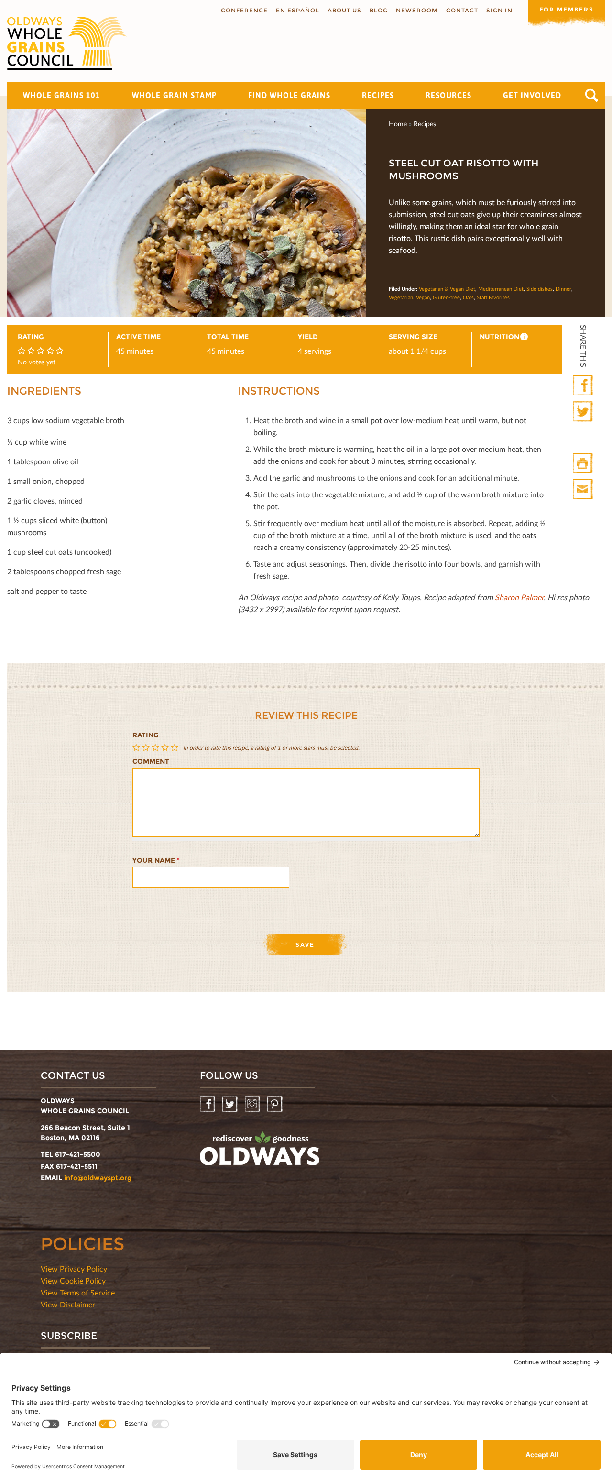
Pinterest (275, 1104)
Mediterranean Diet (501, 288)
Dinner (563, 288)
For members (566, 9)
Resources (448, 95)
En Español (297, 10)
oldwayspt (259, 1152)
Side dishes (539, 288)
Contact (462, 10)
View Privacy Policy (74, 1268)
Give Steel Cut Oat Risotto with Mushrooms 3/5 (156, 748)
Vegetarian (401, 297)
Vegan (423, 297)
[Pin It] (583, 438)
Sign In (499, 10)
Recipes (378, 95)
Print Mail (583, 489)
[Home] (67, 43)
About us (344, 10)
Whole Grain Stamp (174, 95)
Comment (150, 761)
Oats (468, 297)
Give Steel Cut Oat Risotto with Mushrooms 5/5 (175, 748)
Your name (156, 860)
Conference (244, 10)
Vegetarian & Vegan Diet (447, 288)
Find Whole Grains (289, 95)
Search (592, 95)
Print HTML (583, 463)
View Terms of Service (78, 1292)
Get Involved (532, 95)
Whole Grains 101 (61, 95)
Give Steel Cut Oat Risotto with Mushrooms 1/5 (137, 748)
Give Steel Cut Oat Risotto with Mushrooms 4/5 (166, 748)
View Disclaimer (68, 1304)
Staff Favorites (493, 297)
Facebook (583, 385)
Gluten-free (446, 297)
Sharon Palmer (519, 597)
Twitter (583, 412)
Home (398, 124)
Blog (379, 10)
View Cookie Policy (73, 1280)
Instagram (253, 1104)
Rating (145, 735)
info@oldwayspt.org (97, 1178)
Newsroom (417, 10)
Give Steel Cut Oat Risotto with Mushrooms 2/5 (147, 748)
